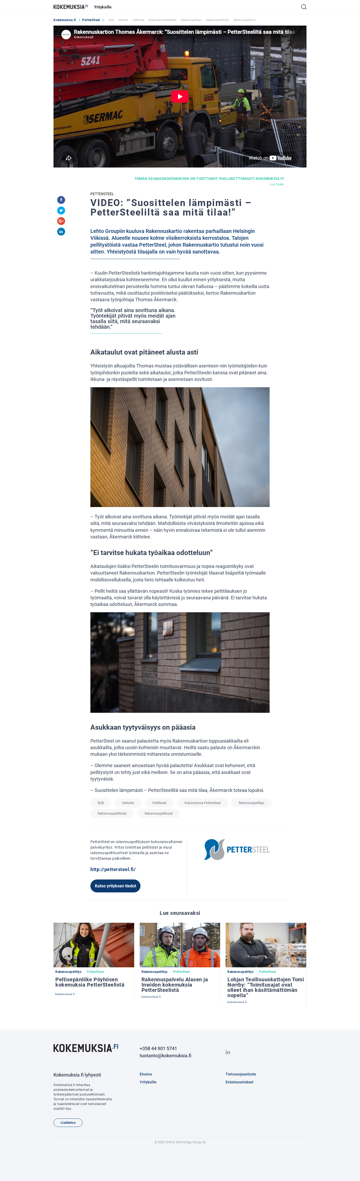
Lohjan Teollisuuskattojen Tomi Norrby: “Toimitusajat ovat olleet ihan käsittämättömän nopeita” (265, 987)
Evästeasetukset (240, 1082)
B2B (111, 19)
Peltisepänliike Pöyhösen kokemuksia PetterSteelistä (89, 982)
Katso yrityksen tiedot (115, 885)
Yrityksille (102, 7)
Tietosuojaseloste (241, 1074)
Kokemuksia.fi (64, 20)
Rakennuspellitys (191, 19)
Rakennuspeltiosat (244, 19)
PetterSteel (91, 20)
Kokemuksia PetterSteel (162, 19)
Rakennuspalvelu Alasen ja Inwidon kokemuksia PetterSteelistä (175, 984)
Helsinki (123, 19)
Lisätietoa (68, 1123)
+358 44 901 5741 (158, 1048)
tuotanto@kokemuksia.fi (165, 1055)
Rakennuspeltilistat (217, 19)
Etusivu (146, 1074)
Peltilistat (138, 19)
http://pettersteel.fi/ (113, 869)
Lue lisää (277, 184)
